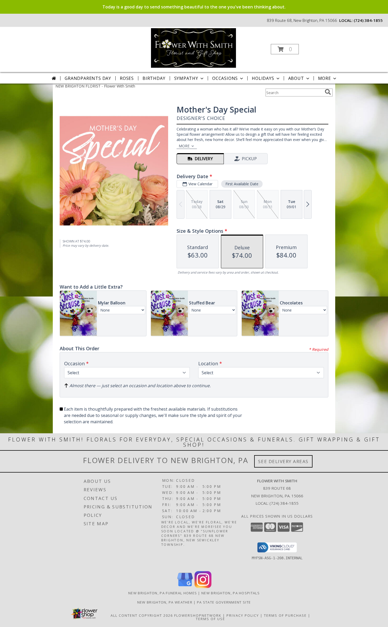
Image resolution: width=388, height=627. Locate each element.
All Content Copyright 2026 (142, 615)
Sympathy (186, 78)
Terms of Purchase (285, 615)
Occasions (225, 78)
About (296, 78)
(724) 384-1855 (368, 20)
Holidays (263, 78)
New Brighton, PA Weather (164, 602)
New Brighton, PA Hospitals (230, 593)
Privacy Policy (242, 615)
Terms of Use (210, 618)
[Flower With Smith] (193, 47)
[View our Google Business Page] (185, 586)
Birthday (154, 78)
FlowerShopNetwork (197, 615)
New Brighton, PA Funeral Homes (162, 593)
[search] (327, 92)
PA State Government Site (224, 602)
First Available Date (241, 183)
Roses (127, 78)
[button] (285, 49)
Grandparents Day (88, 78)
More (324, 78)
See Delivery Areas (283, 461)
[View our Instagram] (203, 586)
